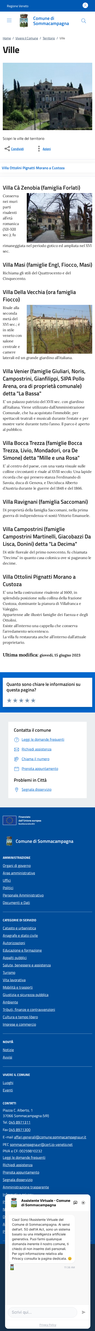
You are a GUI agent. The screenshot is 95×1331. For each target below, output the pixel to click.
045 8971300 (19, 1129)
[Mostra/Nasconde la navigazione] (9, 20)
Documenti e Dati (16, 902)
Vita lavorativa (14, 980)
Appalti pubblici (15, 957)
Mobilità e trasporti (18, 987)
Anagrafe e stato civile (20, 935)
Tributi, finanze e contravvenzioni (29, 1009)
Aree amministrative (19, 873)
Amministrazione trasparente (26, 1187)
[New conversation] (75, 1202)
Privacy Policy (47, 1324)
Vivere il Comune (26, 38)
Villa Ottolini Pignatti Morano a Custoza (33, 168)
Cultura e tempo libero (20, 1017)
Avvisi (7, 1057)
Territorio (49, 38)
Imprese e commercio (19, 1024)
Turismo (9, 972)
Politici (8, 887)
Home (7, 38)
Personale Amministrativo (23, 895)
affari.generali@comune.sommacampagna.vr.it (50, 1137)
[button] (17, 6)
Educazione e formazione (22, 950)
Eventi (8, 1090)
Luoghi (8, 1082)
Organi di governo (17, 865)
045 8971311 (19, 1122)
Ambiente (10, 1002)
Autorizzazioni (14, 943)
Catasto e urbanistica (19, 928)
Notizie (8, 1050)
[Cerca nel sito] (83, 20)
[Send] (83, 1312)
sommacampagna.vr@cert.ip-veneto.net (41, 1144)
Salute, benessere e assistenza (27, 965)
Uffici (7, 880)
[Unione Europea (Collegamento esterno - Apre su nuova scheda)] (47, 821)
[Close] (83, 1202)
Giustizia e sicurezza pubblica (25, 994)
